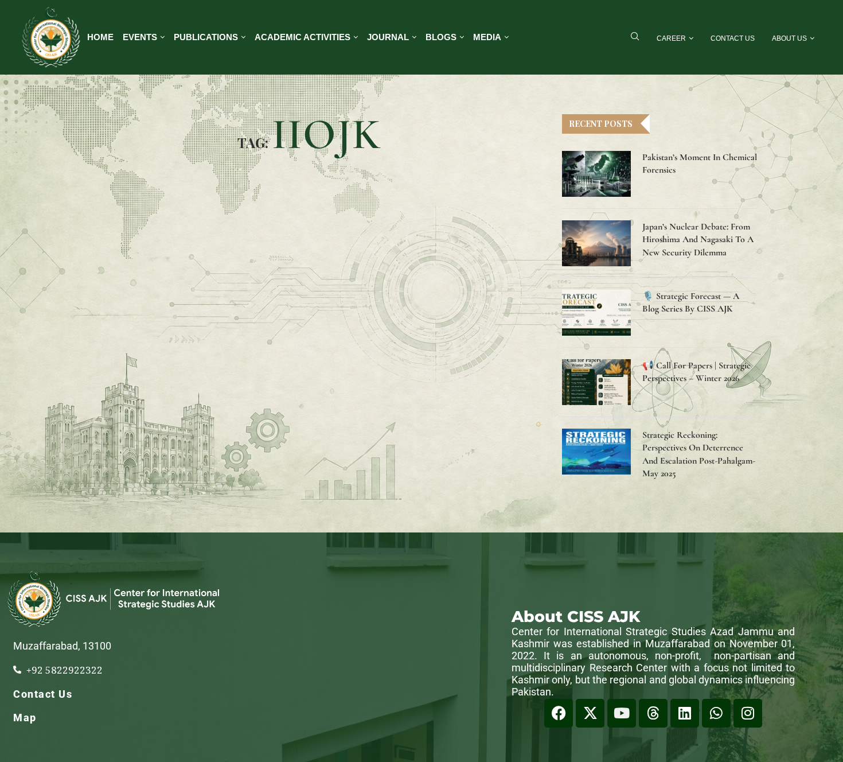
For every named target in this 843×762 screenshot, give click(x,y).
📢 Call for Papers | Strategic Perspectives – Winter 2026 (696, 372)
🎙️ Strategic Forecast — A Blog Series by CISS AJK (690, 302)
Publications (206, 37)
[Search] (635, 37)
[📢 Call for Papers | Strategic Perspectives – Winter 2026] (596, 382)
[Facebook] (558, 713)
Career (671, 38)
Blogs (441, 37)
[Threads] (653, 713)
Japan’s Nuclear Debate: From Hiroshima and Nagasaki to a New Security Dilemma (698, 239)
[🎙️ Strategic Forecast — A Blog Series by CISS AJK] (596, 313)
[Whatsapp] (716, 713)
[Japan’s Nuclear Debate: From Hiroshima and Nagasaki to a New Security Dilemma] (596, 243)
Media (487, 37)
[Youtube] (621, 713)
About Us (789, 38)
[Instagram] (747, 713)
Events (140, 37)
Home (100, 37)
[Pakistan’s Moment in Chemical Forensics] (596, 174)
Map (25, 718)
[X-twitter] (590, 713)
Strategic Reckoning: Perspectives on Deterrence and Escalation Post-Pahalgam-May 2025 (698, 454)
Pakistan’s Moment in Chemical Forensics (699, 163)
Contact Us (733, 38)
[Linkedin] (684, 713)
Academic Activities (302, 37)
